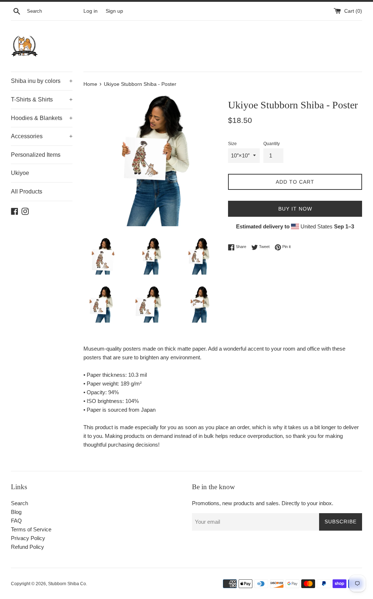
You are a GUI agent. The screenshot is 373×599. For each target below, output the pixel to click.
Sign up (114, 11)
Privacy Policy (28, 538)
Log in (90, 11)
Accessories (41, 136)
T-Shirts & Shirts (41, 99)
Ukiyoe (20, 173)
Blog (16, 512)
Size (232, 143)
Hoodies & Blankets (41, 118)
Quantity (271, 143)
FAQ (16, 521)
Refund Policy (27, 547)
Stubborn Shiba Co (67, 583)
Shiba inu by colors (41, 81)
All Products (26, 191)
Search (19, 503)
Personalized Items (35, 155)
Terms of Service (31, 529)
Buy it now (295, 209)
